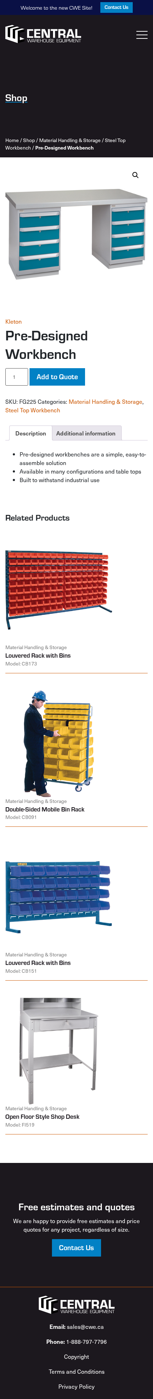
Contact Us (116, 7)
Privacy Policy (76, 1386)
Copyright (76, 1356)
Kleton (13, 321)
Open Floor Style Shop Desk (42, 1116)
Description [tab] (30, 433)
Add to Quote (57, 376)
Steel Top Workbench (32, 410)
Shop (29, 140)
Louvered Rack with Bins (38, 655)
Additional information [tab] (86, 433)
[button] (135, 175)
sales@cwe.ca (76, 1326)
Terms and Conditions (77, 1371)
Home (12, 140)
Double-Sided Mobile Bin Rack (44, 809)
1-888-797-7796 (76, 1341)
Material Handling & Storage (70, 140)
